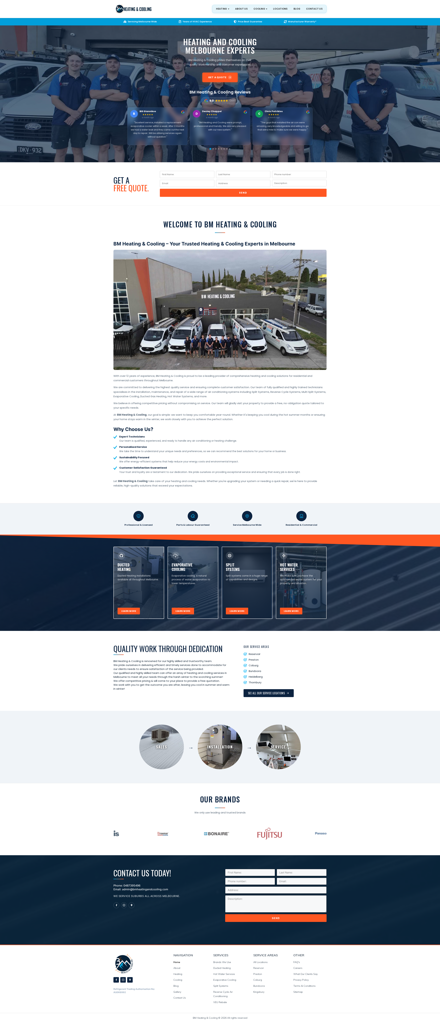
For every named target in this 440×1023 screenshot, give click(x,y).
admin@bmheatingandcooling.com (145, 889)
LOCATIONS (280, 8)
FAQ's (296, 962)
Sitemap (298, 991)
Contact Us (179, 997)
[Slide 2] (213, 149)
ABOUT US (241, 8)
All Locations (260, 962)
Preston (254, 659)
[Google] (131, 905)
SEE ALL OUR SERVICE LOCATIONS (266, 693)
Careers (297, 968)
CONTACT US (314, 8)
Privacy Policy (301, 979)
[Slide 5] (221, 149)
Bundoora (255, 671)
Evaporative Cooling (224, 979)
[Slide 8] (229, 149)
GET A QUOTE (217, 77)
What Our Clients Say (305, 974)
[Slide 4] (218, 149)
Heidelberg (256, 677)
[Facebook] (116, 905)
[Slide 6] (224, 149)
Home (176, 962)
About (176, 968)
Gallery (177, 991)
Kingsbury (258, 991)
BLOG (297, 8)
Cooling (177, 979)
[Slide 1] (210, 149)
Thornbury (255, 682)
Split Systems (220, 985)
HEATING (221, 8)
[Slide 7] (227, 149)
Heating (177, 974)
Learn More (128, 611)
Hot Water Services (224, 974)
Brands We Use (222, 962)
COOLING (259, 8)
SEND (243, 192)
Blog (176, 985)
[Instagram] (124, 905)
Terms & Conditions (304, 985)
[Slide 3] (216, 149)
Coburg (253, 665)
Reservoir (254, 654)
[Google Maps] (130, 980)
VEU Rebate (220, 1002)
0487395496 (131, 885)
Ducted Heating (222, 968)
